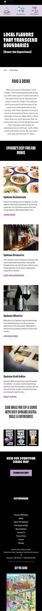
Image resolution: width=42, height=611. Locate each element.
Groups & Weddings (21, 515)
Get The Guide (21, 568)
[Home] (8, 2)
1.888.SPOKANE (29, 558)
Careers (21, 539)
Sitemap (21, 543)
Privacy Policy (21, 536)
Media (21, 518)
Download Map (21, 473)
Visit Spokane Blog (21, 525)
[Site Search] (34, 2)
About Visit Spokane (21, 522)
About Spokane (21, 529)
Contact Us (21, 532)
